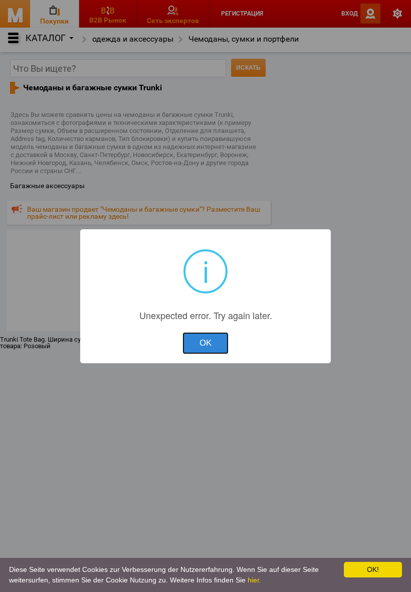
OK (205, 343)
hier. (254, 580)
